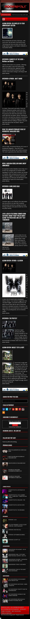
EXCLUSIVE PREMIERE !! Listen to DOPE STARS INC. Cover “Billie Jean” (17, 525)
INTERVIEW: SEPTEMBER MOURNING (16, 534)
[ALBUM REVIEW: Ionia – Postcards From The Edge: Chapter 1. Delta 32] (5, 557)
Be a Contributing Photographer (10, 609)
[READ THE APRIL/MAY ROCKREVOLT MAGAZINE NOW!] (5, 459)
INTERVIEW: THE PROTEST (9, 318)
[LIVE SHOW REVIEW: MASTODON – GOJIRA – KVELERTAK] (5, 587)
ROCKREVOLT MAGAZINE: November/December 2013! (15, 470)
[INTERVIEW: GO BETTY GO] (5, 542)
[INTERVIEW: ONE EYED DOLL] (5, 532)
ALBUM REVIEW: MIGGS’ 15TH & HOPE (13, 347)
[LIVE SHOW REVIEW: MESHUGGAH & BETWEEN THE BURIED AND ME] (5, 602)
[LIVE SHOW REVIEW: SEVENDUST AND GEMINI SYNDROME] (5, 597)
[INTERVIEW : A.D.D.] (5, 522)
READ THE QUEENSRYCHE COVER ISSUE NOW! (17, 450)
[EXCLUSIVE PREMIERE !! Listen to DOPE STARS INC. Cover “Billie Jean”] (5, 527)
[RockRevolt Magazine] (15, 6)
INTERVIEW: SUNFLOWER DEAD (11, 186)
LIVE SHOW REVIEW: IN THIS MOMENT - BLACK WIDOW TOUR (17, 579)
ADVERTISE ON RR (5, 607)
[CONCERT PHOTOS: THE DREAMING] (5, 512)
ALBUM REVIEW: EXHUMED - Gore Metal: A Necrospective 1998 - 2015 (17, 560)
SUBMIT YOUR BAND (6, 611)
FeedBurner (18, 427)
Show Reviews (6, 576)
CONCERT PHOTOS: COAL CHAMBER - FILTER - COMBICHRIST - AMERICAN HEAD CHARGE (17, 496)
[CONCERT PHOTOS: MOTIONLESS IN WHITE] (5, 492)
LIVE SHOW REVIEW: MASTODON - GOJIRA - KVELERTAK (17, 584)
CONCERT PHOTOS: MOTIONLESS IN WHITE (16, 490)
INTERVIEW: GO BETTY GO (14, 539)
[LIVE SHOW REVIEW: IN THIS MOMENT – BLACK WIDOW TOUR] (5, 582)
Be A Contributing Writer (17, 607)
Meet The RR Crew (16, 611)
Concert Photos (6, 486)
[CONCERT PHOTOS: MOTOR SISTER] (5, 507)
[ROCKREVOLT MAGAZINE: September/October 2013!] (5, 479)
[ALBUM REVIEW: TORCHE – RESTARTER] (5, 567)
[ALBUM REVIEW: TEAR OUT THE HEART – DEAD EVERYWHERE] (5, 572)
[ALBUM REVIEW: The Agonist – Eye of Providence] (5, 552)
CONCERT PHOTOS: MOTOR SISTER (16, 505)
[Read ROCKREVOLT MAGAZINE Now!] (5, 466)
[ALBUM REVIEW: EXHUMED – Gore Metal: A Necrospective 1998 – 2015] (5, 562)
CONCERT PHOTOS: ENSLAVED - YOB (16, 500)
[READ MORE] (8, 47)
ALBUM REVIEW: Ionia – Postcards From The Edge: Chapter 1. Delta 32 (17, 555)
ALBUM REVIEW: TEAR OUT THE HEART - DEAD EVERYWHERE (17, 570)
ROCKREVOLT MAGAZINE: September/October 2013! (14, 477)
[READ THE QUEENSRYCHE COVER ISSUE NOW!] (5, 452)
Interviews (5, 516)
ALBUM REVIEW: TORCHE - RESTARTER (17, 564)
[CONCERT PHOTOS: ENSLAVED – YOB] (5, 502)
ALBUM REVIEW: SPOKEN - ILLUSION (12, 260)
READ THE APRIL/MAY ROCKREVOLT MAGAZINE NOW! (16, 457)
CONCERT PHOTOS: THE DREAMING (16, 510)
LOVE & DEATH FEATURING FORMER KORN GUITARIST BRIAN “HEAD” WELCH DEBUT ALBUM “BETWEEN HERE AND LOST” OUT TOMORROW (14, 216)
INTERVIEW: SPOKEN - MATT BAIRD (12, 78)
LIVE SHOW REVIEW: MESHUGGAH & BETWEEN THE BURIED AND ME (16, 599)
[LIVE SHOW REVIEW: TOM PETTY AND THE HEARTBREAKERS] (5, 592)
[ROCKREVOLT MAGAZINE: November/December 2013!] (5, 472)
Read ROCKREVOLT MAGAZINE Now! (16, 463)
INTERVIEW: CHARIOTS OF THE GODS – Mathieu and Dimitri (13, 60)
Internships (23, 609)
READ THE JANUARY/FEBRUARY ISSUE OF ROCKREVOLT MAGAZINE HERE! (13, 130)
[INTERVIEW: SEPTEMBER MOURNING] (5, 537)
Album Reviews (6, 546)
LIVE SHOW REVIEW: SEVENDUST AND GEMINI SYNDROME (16, 594)
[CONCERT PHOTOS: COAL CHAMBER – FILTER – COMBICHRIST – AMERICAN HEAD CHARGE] (5, 497)
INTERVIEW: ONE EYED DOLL (14, 529)
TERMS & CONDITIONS (6, 613)
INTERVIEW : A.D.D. (12, 519)
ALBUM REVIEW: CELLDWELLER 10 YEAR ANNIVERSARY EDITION (13, 24)
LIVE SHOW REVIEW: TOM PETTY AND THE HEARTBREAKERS (17, 589)
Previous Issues (7, 445)
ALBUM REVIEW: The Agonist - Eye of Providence (17, 550)
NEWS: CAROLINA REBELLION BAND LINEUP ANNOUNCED (14, 164)
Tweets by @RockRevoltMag (9, 442)
